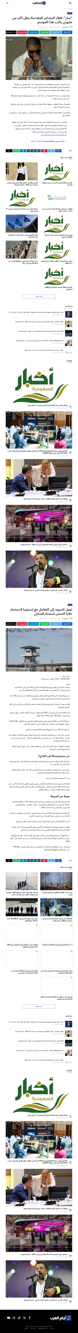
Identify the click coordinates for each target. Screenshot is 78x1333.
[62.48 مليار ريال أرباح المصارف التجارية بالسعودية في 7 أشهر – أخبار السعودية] (68, 333)
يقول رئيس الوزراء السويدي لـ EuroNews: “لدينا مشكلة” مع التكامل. (22, 920)
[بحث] (8, 3)
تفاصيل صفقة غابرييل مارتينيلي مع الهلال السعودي (58, 288)
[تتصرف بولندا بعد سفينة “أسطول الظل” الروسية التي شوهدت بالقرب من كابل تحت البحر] (22, 881)
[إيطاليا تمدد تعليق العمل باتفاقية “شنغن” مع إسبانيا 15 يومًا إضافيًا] (39, 477)
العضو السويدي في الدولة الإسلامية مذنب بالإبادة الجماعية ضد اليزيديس (24, 972)
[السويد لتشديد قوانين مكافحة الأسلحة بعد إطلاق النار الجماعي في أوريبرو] (56, 986)
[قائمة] (70, 3)
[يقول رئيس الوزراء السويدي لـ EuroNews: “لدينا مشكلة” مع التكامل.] (22, 907)
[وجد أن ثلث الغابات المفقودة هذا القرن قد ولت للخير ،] (56, 881)
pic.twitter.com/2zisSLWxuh (54, 135)
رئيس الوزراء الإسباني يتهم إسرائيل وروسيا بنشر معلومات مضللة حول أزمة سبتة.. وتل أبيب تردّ (36, 312)
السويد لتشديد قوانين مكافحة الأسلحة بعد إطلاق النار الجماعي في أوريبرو (56, 998)
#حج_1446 (36, 132)
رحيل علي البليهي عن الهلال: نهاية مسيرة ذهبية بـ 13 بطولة (56, 262)
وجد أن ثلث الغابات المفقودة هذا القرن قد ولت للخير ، (57, 894)
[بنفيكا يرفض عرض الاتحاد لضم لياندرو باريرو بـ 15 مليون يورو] (22, 197)
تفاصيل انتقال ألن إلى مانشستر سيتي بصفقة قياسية (57, 184)
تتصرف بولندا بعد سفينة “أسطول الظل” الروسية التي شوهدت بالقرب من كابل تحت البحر (22, 894)
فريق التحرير (65, 27)
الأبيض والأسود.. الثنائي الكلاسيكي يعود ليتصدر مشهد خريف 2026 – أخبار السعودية (22, 184)
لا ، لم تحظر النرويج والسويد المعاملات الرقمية (57, 945)
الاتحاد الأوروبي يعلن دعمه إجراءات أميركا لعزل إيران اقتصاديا (23, 236)
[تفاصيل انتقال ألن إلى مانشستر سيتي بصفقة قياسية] (56, 171)
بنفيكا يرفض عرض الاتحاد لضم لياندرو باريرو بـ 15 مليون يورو (22, 210)
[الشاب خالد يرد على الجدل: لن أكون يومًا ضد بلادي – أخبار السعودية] (39, 569)
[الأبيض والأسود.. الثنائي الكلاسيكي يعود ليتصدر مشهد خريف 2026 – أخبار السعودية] (22, 171)
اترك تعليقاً (39, 296)
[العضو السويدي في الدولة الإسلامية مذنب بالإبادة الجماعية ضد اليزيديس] (22, 959)
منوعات (70, 13)
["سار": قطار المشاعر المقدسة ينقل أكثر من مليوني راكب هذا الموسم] (39, 58)
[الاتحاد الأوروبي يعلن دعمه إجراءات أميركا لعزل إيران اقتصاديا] (22, 224)
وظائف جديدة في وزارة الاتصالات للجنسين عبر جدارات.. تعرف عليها (57, 210)
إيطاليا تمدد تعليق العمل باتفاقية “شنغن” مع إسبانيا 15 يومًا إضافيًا (45, 499)
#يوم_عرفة (45, 132)
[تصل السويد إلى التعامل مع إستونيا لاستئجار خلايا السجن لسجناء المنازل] (39, 649)
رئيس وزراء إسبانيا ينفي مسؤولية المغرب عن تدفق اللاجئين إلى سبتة (23, 262)
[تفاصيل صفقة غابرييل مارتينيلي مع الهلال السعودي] (56, 276)
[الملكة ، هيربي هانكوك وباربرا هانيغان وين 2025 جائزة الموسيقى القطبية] (22, 933)
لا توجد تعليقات (41, 27)
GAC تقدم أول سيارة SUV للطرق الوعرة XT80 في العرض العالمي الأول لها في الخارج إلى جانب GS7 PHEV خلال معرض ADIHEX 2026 (37, 452)
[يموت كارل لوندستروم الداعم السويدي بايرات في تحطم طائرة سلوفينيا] (56, 959)
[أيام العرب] (39, 3)
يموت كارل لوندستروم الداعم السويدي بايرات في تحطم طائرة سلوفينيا (56, 972)
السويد (70, 605)
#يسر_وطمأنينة (55, 132)
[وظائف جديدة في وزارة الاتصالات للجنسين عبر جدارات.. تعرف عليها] (56, 197)
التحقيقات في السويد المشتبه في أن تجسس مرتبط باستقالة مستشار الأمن (57, 920)
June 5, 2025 (36, 141)
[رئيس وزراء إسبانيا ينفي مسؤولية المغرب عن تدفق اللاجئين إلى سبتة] (22, 250)
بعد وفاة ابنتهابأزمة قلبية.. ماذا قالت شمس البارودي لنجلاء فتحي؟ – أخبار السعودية (39, 341)
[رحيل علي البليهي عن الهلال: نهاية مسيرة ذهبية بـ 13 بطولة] (56, 250)
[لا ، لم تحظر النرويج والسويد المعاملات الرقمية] (56, 933)
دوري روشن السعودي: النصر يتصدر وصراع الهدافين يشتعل (58, 236)
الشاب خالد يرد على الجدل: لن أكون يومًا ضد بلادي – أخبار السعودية (45, 590)
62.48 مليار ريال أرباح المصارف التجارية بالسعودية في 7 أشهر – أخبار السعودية (40, 331)
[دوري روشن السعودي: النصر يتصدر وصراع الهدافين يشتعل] (56, 224)
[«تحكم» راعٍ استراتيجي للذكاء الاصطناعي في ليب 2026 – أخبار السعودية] (39, 523)
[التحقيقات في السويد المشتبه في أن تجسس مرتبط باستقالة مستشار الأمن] (56, 907)
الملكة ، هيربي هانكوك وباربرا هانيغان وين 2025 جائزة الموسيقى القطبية (22, 946)
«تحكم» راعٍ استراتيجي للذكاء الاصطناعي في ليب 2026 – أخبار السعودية (44, 545)
